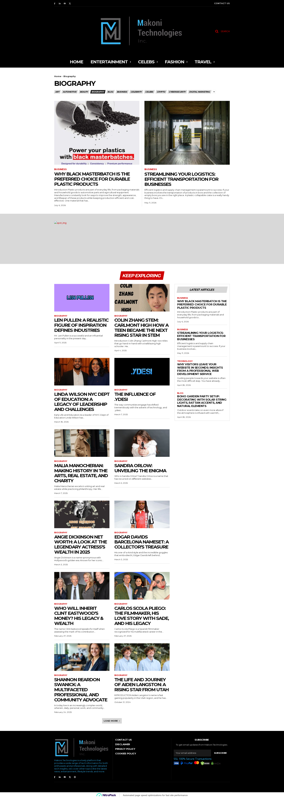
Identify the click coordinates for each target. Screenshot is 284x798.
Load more (111, 720)
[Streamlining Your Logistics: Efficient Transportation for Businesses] (187, 133)
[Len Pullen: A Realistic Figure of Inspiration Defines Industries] (81, 297)
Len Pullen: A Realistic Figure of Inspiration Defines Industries (81, 325)
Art (57, 92)
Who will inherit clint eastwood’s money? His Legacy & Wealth (78, 615)
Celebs (149, 92)
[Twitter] (69, 3)
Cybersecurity (177, 92)
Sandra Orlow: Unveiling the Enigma (140, 468)
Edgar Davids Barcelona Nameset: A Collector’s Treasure (141, 542)
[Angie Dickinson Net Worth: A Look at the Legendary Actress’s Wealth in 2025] (81, 514)
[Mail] (65, 3)
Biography (98, 92)
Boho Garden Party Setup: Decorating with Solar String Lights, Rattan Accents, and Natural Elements (201, 401)
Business (122, 92)
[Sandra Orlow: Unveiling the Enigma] (142, 443)
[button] (221, 31)
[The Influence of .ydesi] (142, 371)
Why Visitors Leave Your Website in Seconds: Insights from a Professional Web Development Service (200, 369)
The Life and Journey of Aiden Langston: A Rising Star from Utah (141, 685)
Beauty (84, 92)
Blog (110, 92)
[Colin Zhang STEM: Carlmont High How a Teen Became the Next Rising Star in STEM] (142, 297)
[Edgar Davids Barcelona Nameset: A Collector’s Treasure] (142, 514)
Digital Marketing (199, 92)
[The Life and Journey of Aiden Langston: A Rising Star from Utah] (142, 657)
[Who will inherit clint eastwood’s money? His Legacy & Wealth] (81, 586)
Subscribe (220, 753)
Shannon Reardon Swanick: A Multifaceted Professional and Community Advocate (80, 690)
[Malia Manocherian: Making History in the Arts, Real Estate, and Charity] (81, 443)
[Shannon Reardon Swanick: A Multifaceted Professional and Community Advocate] (81, 657)
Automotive (69, 92)
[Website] (75, 777)
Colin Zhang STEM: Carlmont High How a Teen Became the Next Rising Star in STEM (141, 327)
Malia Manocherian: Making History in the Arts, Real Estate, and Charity (81, 473)
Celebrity (136, 92)
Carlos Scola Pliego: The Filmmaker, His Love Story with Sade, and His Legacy (141, 615)
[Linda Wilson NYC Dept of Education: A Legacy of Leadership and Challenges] (81, 371)
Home (57, 76)
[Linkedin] (59, 3)
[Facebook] (54, 3)
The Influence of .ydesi (135, 396)
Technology (185, 361)
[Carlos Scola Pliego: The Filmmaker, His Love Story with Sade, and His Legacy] (142, 586)
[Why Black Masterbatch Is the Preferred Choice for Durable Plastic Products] (96, 133)
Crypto (161, 92)
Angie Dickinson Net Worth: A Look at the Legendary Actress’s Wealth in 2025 (80, 544)
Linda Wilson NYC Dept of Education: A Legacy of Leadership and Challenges (81, 401)
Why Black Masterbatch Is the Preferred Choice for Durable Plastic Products (92, 179)
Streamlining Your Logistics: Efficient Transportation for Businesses (181, 179)
